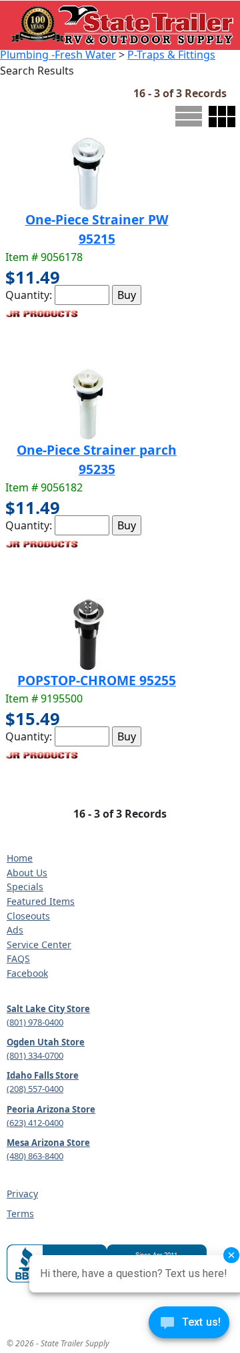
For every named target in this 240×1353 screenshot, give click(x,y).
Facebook (27, 973)
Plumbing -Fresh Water (58, 54)
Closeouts (28, 916)
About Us (27, 872)
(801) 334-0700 (35, 1055)
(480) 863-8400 (35, 1156)
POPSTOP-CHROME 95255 (96, 680)
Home (20, 858)
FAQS (18, 958)
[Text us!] (189, 1325)
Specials (25, 886)
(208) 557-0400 (35, 1089)
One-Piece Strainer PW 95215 (97, 229)
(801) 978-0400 (35, 1022)
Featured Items (41, 901)
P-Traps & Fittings (171, 54)
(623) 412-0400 (35, 1123)
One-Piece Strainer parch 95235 (97, 459)
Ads (15, 930)
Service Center (39, 944)
